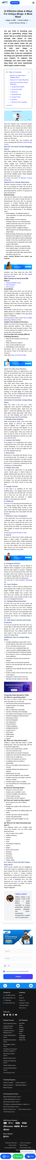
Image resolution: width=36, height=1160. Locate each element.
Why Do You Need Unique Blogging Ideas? (17, 76)
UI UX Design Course (9, 1072)
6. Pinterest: (13, 99)
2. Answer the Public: (16, 89)
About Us (21, 998)
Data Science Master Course (11, 1106)
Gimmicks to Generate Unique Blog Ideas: (19, 83)
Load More (9, 105)
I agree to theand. (17, 971)
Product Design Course (9, 1065)
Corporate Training (24, 1003)
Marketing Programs (21, 1085)
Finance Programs (20, 1082)
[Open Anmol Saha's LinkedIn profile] (19, 1149)
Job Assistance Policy (25, 1147)
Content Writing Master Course (11, 1099)
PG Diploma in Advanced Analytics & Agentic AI (16, 1104)
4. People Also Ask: (15, 94)
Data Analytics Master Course (11, 1101)
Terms (16, 971)
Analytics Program (8, 1082)
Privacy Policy (25, 971)
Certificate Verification (11, 1143)
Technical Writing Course (13, 283)
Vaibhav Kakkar (21, 894)
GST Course (10, 287)
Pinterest (7, 503)
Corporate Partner (24, 1005)
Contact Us (22, 1000)
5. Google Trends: (15, 97)
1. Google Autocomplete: (17, 86)
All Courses (15, 2)
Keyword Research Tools (19, 532)
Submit (18, 976)
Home (20, 995)
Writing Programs (8, 1087)
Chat (32, 1156)
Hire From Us (22, 1008)
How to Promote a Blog (19, 355)
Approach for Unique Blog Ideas (19, 80)
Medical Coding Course (9, 1058)
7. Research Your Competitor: (19, 102)
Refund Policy (23, 1145)
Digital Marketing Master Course (11, 1096)
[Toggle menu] (33, 3)
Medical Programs (8, 1085)
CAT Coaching (10, 285)
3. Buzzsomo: (14, 92)
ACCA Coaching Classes (10, 1023)
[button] (5, 966)
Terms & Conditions (25, 1143)
